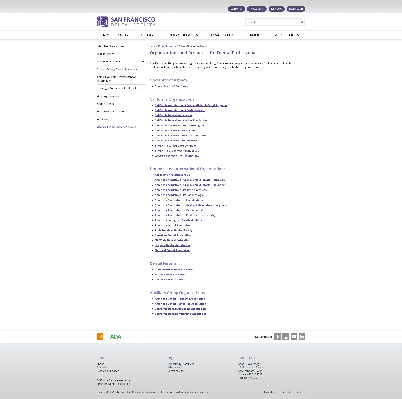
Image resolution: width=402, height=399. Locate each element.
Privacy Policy (270, 392)
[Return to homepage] (137, 22)
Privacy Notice (175, 367)
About (100, 364)
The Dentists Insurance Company (175, 145)
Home (152, 46)
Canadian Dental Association (173, 235)
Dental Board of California (171, 86)
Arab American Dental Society (174, 230)
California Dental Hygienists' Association (181, 314)
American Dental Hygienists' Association (180, 303)
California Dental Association (173, 115)
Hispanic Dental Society (170, 274)
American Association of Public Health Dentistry (185, 215)
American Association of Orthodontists (179, 210)
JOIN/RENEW (276, 9)
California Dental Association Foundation (181, 120)
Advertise (102, 367)
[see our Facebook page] (277, 336)
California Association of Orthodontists (180, 110)
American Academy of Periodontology (179, 195)
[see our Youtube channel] (294, 336)
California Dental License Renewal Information (117, 78)
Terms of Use (175, 371)
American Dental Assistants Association (180, 298)
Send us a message (249, 364)
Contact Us (236, 9)
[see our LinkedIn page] (302, 336)
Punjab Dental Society (169, 279)
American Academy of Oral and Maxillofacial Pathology (190, 180)
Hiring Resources (110, 96)
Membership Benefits (110, 61)
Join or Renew (105, 53)
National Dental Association (172, 250)
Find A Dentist (257, 9)
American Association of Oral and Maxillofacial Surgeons (191, 205)
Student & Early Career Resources (117, 69)
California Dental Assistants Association (180, 308)
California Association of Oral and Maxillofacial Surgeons (191, 105)
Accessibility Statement (180, 364)
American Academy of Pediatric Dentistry (181, 190)
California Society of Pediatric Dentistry (180, 135)
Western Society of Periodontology (177, 155)
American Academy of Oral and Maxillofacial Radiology (189, 185)
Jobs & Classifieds (222, 35)
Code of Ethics (105, 103)
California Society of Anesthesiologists (179, 125)
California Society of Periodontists (177, 140)
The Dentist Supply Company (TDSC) (177, 150)
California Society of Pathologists (176, 130)
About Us (254, 35)
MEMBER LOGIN (296, 9)
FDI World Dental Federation (172, 240)
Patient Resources (286, 35)
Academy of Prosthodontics (172, 175)
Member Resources (115, 35)
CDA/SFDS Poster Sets (113, 111)
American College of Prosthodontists (178, 220)
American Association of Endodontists (179, 200)
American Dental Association (173, 225)
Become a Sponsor (108, 371)
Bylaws (104, 119)
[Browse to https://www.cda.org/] (112, 336)
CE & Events (148, 35)
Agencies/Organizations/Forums (116, 127)
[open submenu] (142, 61)
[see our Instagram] (285, 336)
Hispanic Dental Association (172, 245)
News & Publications (184, 35)
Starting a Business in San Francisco (118, 88)
